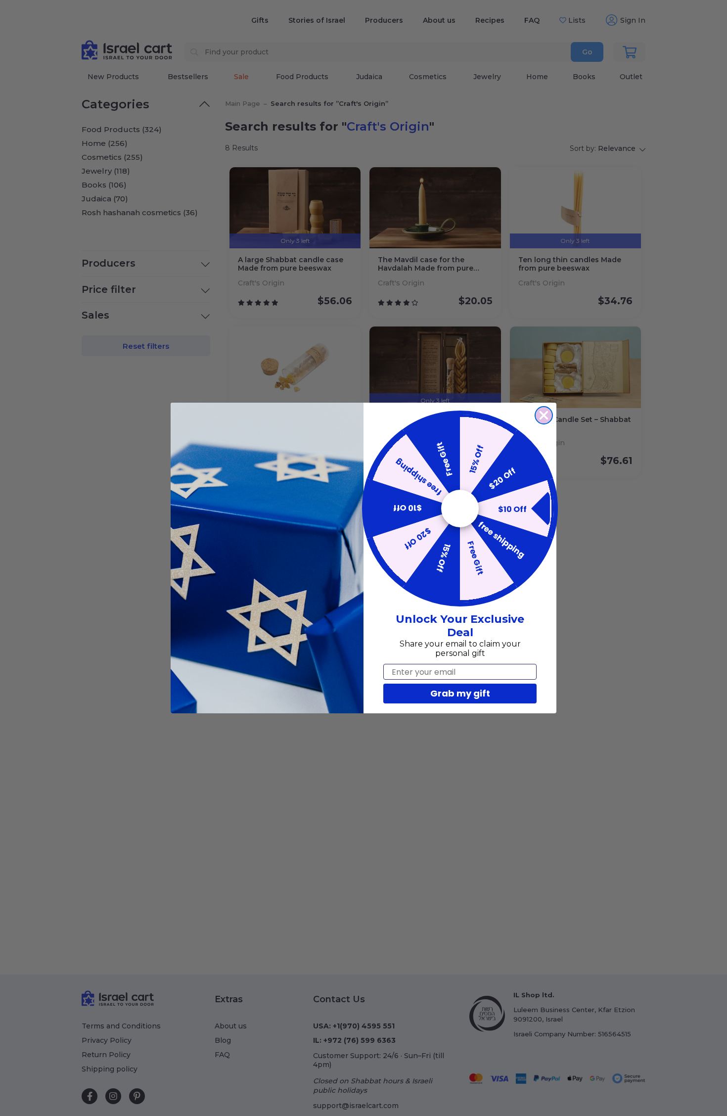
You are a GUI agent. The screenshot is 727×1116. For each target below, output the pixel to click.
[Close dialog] (543, 415)
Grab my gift (460, 693)
